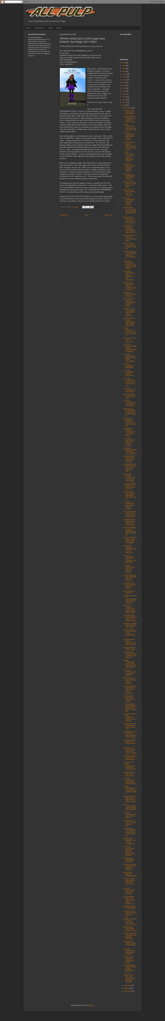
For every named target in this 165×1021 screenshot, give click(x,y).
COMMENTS (39, 28)
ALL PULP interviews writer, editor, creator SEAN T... (130, 815)
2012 (124, 100)
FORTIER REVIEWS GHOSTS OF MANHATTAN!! (130, 757)
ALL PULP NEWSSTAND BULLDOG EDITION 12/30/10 (129, 167)
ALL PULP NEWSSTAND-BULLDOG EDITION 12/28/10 (129, 201)
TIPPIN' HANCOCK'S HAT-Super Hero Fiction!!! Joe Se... (130, 127)
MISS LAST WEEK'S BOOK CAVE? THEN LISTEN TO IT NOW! (130, 540)
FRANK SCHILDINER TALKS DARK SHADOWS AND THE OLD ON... (130, 663)
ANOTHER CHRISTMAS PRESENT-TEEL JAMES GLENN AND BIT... (130, 265)
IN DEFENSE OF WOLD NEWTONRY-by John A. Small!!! (130, 642)
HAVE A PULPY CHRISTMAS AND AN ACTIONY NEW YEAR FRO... (130, 286)
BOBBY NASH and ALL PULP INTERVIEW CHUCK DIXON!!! (130, 921)
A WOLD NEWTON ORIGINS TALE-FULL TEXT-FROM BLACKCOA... (130, 689)
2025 (124, 66)
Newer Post (64, 215)
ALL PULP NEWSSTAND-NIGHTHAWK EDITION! (129, 951)
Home (28, 28)
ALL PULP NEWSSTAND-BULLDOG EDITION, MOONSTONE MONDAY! (129, 851)
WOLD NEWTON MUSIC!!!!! (129, 592)
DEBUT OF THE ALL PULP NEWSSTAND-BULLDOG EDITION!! (129, 978)
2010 (124, 105)
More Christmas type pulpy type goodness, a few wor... (130, 246)
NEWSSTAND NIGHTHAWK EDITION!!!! (129, 859)
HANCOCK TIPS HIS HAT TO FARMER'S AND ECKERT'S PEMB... (130, 302)
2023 (124, 71)
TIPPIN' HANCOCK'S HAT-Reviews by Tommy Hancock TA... (130, 331)
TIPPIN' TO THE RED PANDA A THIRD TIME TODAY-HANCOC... (129, 312)
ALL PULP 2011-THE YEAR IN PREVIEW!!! (129, 112)
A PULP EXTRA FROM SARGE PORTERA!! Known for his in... (129, 882)
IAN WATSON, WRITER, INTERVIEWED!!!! (130, 874)
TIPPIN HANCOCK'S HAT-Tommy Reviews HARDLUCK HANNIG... (129, 156)
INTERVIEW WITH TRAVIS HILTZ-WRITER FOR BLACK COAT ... (130, 522)
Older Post (108, 215)
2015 (124, 94)
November (127, 985)
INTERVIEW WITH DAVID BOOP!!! (130, 907)
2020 (124, 80)
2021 (124, 77)
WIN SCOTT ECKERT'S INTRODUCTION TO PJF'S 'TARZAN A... (130, 549)
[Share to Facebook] (90, 207)
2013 (124, 97)
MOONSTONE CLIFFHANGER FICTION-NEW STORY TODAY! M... (130, 412)
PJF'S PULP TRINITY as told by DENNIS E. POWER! (130, 672)
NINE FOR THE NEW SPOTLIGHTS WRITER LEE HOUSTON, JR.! (130, 766)
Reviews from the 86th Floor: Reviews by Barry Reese (130, 238)
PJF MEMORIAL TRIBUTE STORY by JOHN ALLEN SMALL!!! (130, 654)
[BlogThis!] (85, 207)
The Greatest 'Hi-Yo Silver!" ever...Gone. (130, 339)
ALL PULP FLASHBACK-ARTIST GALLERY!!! (129, 372)
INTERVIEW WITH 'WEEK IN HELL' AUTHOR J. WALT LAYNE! (130, 119)
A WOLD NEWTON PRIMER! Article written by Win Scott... (130, 726)
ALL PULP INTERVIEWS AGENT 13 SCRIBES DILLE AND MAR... (130, 559)
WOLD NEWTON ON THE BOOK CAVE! (129, 396)
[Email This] (83, 207)
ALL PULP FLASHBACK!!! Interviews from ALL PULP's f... (129, 403)
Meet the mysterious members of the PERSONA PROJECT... (130, 867)
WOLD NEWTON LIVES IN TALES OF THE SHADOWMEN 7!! (130, 633)
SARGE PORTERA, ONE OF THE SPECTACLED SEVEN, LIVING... (130, 799)
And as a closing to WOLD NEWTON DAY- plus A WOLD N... (130, 577)
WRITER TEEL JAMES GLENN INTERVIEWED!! (130, 943)
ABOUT (59, 28)
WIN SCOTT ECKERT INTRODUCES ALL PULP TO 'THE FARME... (129, 477)
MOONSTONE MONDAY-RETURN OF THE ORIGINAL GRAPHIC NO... (130, 229)
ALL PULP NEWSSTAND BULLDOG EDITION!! (129, 891)
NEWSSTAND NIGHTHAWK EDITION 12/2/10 (130, 929)
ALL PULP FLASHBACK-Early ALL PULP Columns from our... (130, 382)
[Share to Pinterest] (92, 207)
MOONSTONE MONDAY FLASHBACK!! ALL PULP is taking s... (129, 432)
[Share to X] (88, 207)
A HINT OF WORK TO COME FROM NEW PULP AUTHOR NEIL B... (130, 255)
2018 (124, 85)
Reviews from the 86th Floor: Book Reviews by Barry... (130, 184)
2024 (124, 68)
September (127, 991)
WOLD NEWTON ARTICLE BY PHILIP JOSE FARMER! (129, 458)
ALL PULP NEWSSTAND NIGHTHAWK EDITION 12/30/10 (129, 136)
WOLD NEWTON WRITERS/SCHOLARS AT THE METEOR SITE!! (130, 618)
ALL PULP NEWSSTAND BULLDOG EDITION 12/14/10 (129, 568)
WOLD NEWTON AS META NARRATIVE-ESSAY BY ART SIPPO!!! (130, 717)
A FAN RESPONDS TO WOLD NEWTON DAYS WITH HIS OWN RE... (130, 531)
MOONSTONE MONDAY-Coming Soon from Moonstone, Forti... (130, 422)
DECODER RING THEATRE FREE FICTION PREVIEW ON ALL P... (130, 968)
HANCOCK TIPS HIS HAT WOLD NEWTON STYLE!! (130, 585)
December (127, 108)
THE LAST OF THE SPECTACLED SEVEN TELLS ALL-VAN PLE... (130, 514)
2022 (124, 74)
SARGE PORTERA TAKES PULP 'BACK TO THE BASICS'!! (130, 486)
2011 (124, 102)
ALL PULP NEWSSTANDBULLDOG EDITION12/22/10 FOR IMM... (130, 348)
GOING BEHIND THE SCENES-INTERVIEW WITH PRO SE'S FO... (130, 495)
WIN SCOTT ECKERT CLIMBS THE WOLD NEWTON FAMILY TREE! (130, 609)
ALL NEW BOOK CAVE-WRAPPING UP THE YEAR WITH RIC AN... (130, 146)
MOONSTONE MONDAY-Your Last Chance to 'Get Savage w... (130, 220)
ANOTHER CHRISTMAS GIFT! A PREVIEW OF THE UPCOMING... (129, 275)
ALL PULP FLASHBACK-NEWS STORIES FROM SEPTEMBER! (130, 357)
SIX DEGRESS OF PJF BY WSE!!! (130, 648)
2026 (124, 63)
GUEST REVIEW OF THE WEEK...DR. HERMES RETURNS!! (130, 936)
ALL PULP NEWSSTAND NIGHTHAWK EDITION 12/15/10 (129, 505)
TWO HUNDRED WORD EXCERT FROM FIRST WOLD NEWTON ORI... (130, 707)
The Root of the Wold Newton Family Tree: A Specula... (129, 698)
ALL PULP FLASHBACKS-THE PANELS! (130, 390)
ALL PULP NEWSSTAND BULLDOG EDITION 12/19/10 (129, 442)
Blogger (91, 1005)
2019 (124, 82)
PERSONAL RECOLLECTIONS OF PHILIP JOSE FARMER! (130, 450)
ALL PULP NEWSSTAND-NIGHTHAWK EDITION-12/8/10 (130, 781)
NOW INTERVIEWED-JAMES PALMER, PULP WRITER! (130, 807)
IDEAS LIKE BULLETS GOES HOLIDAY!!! (130, 294)
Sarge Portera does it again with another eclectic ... (130, 742)
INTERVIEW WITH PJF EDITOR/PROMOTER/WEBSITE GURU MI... (130, 599)
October (126, 988)
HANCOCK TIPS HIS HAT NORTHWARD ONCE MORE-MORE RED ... (129, 322)
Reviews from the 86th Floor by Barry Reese (129, 774)
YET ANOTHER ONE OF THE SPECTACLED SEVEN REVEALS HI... (129, 900)
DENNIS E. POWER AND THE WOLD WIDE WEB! (130, 625)
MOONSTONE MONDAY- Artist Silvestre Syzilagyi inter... (130, 841)
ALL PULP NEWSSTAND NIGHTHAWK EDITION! (129, 176)
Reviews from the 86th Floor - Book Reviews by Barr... (130, 913)
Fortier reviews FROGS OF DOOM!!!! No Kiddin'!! (129, 959)
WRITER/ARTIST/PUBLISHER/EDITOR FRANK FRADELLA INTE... (130, 468)
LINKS (50, 28)
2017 (124, 88)
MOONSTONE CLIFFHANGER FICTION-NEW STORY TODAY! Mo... (130, 832)
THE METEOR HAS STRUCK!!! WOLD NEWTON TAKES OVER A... (130, 734)
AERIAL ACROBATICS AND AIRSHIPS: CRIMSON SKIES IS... (130, 790)
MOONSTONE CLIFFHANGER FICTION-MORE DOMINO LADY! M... (130, 211)
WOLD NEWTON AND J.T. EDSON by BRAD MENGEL (130, 680)
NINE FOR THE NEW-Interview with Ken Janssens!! (129, 192)
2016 (124, 91)
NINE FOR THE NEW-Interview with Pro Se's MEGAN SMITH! (130, 750)
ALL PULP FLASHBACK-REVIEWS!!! (129, 365)
